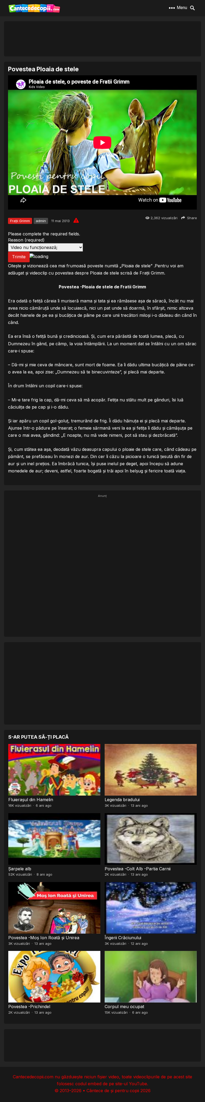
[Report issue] (76, 220)
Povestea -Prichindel (29, 1006)
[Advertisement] (102, 38)
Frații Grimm (20, 221)
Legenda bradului (122, 799)
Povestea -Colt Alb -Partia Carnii (138, 868)
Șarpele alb (19, 868)
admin (41, 221)
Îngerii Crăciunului (123, 937)
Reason (26, 240)
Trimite (19, 256)
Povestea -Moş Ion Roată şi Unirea (43, 937)
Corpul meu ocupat (124, 1006)
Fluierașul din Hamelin (30, 799)
